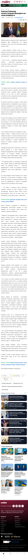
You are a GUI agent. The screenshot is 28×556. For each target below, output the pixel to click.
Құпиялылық (18, 524)
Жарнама (17, 520)
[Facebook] (19, 2)
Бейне (2, 530)
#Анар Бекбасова (6, 383)
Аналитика (3, 520)
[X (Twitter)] (26, 20)
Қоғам (2, 522)
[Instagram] (15, 2)
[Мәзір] (10, 553)
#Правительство (18, 383)
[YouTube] (17, 2)
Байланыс (17, 522)
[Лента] (17, 553)
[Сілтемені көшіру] (18, 20)
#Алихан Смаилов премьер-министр (12, 386)
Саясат (7, 9)
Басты (2, 9)
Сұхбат (3, 526)
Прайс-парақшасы (5, 549)
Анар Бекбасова (19, 17)
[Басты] (3, 553)
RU (24, 1)
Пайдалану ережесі (20, 526)
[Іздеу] (24, 553)
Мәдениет (3, 524)
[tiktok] (22, 506)
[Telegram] (21, 20)
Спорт (2, 528)
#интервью (5, 389)
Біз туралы (17, 518)
